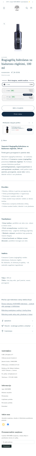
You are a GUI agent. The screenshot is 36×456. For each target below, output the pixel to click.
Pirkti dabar (18, 114)
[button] (4, 8)
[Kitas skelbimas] (32, 2)
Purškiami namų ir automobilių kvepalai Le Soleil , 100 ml (17, 128)
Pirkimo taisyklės (7, 392)
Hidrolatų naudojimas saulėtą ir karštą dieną (16, 310)
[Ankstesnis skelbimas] (3, 2)
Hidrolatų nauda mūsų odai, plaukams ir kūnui (17, 314)
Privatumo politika (7, 402)
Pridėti (29, 129)
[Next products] (32, 122)
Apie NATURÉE (6, 389)
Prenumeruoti (6, 446)
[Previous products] (29, 122)
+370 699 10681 (13, 377)
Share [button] (5, 140)
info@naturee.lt (12, 374)
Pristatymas (5, 396)
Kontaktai (4, 406)
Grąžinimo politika (7, 399)
